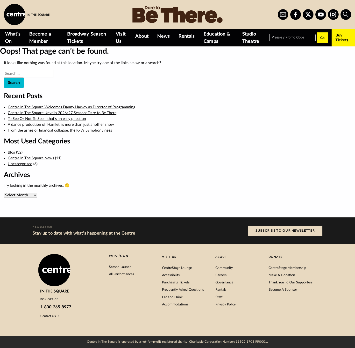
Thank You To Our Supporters (290, 282)
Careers (221, 275)
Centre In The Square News (31, 158)
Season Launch (120, 267)
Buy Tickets (341, 37)
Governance (224, 282)
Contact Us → (50, 316)
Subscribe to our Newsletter (285, 230)
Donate (275, 256)
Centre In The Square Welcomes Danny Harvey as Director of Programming (71, 107)
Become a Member (40, 38)
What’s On (13, 38)
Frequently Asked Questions (183, 289)
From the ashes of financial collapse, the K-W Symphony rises (60, 130)
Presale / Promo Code (288, 37)
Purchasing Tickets (176, 282)
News (163, 36)
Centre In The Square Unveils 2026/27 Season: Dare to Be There (62, 113)
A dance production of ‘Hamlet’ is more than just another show (61, 124)
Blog (11, 152)
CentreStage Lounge (177, 268)
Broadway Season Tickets (86, 38)
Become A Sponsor (283, 289)
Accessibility (171, 275)
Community (224, 268)
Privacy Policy (225, 304)
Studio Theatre (250, 38)
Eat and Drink (172, 297)
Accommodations (175, 304)
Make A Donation (282, 275)
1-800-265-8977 (55, 307)
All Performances (121, 274)
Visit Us (121, 38)
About (142, 36)
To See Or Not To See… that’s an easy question (47, 119)
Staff (218, 297)
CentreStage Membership (287, 268)
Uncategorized (20, 164)
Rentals (186, 36)
